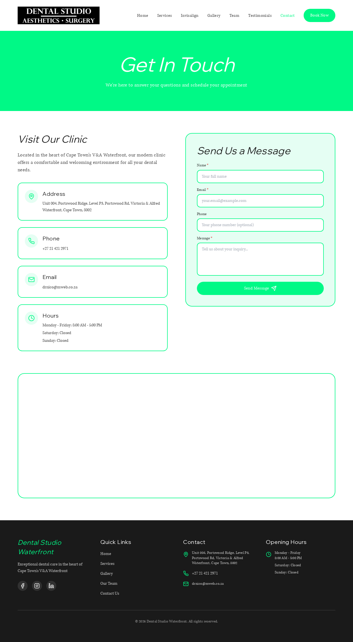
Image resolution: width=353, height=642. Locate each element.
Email (202, 190)
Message (205, 238)
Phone (202, 214)
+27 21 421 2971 (55, 248)
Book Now (319, 15)
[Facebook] (23, 586)
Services (107, 563)
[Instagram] (37, 586)
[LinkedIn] (51, 586)
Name (203, 165)
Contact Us (109, 593)
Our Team (108, 583)
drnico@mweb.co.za (59, 287)
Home (105, 553)
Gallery (106, 573)
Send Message (256, 288)
